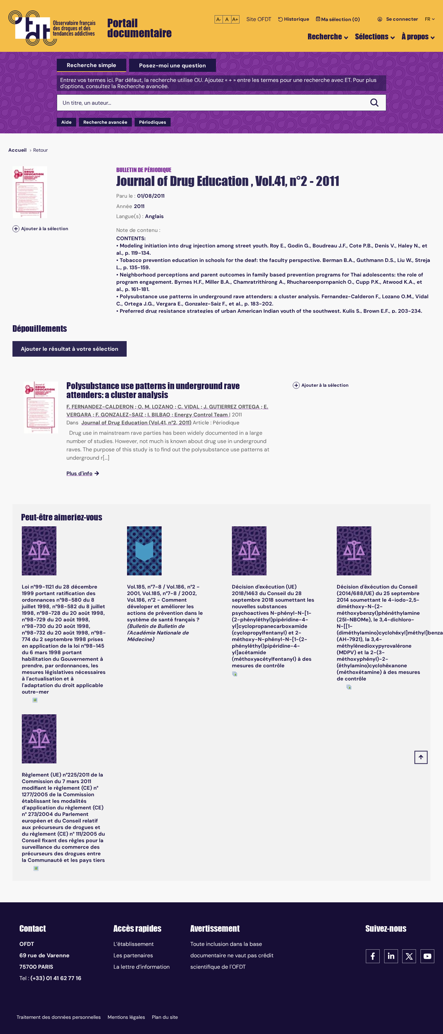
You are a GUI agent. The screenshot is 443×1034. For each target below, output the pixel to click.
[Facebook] (373, 955)
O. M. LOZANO (155, 406)
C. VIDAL (188, 406)
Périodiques (152, 122)
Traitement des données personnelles (59, 1017)
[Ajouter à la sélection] (15, 228)
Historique (296, 19)
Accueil (17, 150)
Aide (66, 122)
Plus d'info (79, 473)
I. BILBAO (158, 414)
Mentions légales (126, 1017)
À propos (415, 36)
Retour (40, 150)
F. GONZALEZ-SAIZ (119, 414)
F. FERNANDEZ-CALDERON (100, 406)
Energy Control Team (201, 414)
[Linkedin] (391, 955)
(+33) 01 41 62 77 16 (55, 978)
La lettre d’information (142, 966)
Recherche (325, 36)
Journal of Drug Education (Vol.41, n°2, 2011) (136, 422)
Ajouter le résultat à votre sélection (69, 348)
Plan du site (165, 1017)
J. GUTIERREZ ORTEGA (232, 406)
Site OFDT (258, 19)
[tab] (91, 65)
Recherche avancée (105, 122)
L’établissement (134, 944)
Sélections (371, 36)
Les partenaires (133, 955)
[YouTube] (427, 955)
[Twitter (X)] (409, 955)
